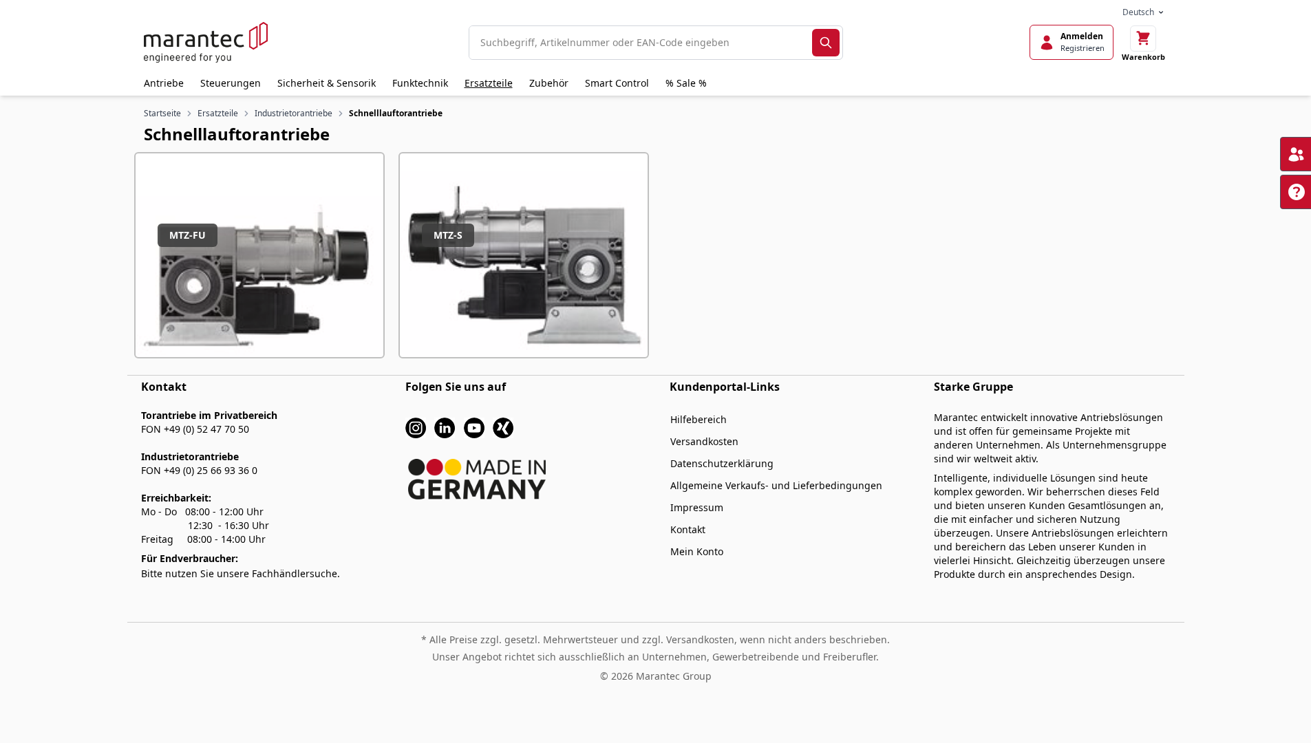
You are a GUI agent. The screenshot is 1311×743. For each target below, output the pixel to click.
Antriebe (164, 82)
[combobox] (640, 42)
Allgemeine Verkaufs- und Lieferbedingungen (776, 485)
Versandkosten (704, 441)
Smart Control (617, 82)
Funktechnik (420, 82)
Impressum (696, 507)
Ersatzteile (489, 82)
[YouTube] (474, 426)
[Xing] (503, 426)
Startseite (162, 113)
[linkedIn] (444, 426)
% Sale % (686, 82)
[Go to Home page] (206, 42)
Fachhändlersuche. (296, 573)
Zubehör (548, 82)
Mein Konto (696, 551)
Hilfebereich (698, 419)
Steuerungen (230, 82)
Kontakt (687, 529)
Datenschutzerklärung (722, 463)
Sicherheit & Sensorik (326, 82)
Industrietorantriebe (293, 113)
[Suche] (826, 42)
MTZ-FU (187, 234)
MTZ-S (448, 234)
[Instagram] (415, 426)
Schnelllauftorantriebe (396, 113)
